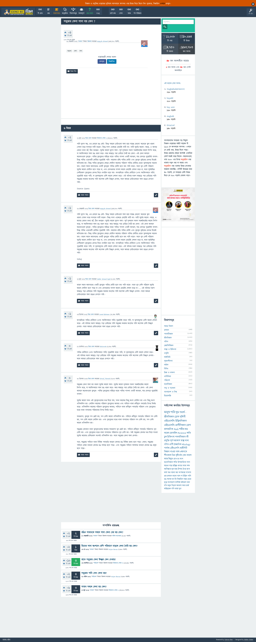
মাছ (175, 469)
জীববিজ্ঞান (168, 337)
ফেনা (75, 51)
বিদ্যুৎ (170, 458)
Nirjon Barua (113, 549)
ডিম (173, 455)
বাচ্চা (185, 479)
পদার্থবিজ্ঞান (168, 333)
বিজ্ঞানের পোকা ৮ (114, 590)
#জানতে (183, 451)
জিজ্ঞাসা (90, 41)
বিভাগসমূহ (73, 13)
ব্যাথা (173, 472)
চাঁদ (180, 455)
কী (187, 437)
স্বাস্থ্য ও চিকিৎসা (170, 349)
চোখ (177, 417)
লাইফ (166, 364)
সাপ (181, 458)
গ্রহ (165, 475)
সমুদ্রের (69, 51)
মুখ (180, 488)
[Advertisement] (111, 97)
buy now (171, 107)
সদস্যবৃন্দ (81, 13)
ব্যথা (188, 482)
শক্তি (175, 462)
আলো (166, 433)
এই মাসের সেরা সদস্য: (172, 83)
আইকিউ (167, 357)
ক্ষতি (189, 433)
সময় (184, 485)
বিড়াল (174, 485)
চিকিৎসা (171, 437)
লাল (188, 462)
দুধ (172, 469)
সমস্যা (169, 479)
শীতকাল (167, 455)
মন (173, 479)
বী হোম (40, 13)
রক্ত (186, 429)
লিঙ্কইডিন (112, 61)
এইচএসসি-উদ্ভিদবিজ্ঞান (175, 421)
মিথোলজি (167, 395)
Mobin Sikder (248, 640)
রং (178, 458)
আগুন (166, 465)
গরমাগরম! (56, 13)
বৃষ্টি (177, 455)
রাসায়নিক (168, 429)
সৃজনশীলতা (168, 360)
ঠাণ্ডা (184, 469)
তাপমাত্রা (182, 472)
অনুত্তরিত (65, 13)
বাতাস (188, 472)
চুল (165, 437)
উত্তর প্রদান (88, 138)
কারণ (189, 455)
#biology (186, 444)
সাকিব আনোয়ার (116, 536)
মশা (165, 472)
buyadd (170, 98)
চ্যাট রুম (113, 13)
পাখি (189, 475)
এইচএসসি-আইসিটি (178, 448)
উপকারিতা (182, 462)
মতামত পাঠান (6, 640)
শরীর (181, 429)
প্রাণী (171, 444)
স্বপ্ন (169, 472)
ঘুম (177, 412)
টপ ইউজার (137, 13)
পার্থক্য (167, 448)
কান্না (176, 488)
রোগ (188, 425)
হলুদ (169, 485)
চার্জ (187, 485)
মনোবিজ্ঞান (168, 384)
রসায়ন (80, 41)
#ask (176, 429)
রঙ (165, 479)
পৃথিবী (182, 417)
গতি (172, 488)
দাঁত (165, 485)
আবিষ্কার (167, 469)
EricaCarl (171, 125)
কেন (184, 455)
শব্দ (188, 465)
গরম (178, 451)
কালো (174, 475)
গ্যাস (178, 475)
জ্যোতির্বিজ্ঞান (168, 345)
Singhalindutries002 (176, 89)
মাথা (187, 440)
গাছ (170, 465)
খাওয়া (172, 451)
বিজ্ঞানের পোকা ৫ (118, 563)
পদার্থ (182, 412)
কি (176, 479)
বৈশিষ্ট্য (177, 482)
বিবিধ (166, 368)
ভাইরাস (183, 482)
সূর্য (171, 440)
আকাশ (179, 485)
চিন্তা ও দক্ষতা (169, 372)
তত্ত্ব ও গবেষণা (169, 388)
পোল (121, 13)
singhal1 (170, 116)
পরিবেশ (96, 563)
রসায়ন (169, 475)
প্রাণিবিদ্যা (167, 376)
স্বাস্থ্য (183, 440)
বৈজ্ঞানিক (177, 444)
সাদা (81, 51)
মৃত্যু (165, 482)
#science (182, 433)
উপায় (180, 469)
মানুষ (167, 412)
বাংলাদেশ (171, 482)
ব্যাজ (129, 13)
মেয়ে (189, 479)
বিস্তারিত (180, 479)
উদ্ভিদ (185, 475)
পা (182, 475)
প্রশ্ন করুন (90, 13)
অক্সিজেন (167, 488)
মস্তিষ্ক (175, 465)
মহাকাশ (176, 440)
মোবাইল (173, 433)
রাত (175, 458)
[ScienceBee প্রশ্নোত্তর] (18, 12)
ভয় (176, 472)
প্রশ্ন (48, 13)
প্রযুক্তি (166, 353)
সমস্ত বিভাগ (168, 326)
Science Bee (229, 640)
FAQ (98, 13)
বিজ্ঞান (167, 451)
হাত (188, 469)
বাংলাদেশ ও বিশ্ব (170, 391)
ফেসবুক (101, 61)
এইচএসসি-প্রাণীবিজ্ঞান (175, 425)
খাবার (180, 465)
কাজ (166, 458)
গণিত (166, 341)
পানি (172, 412)
